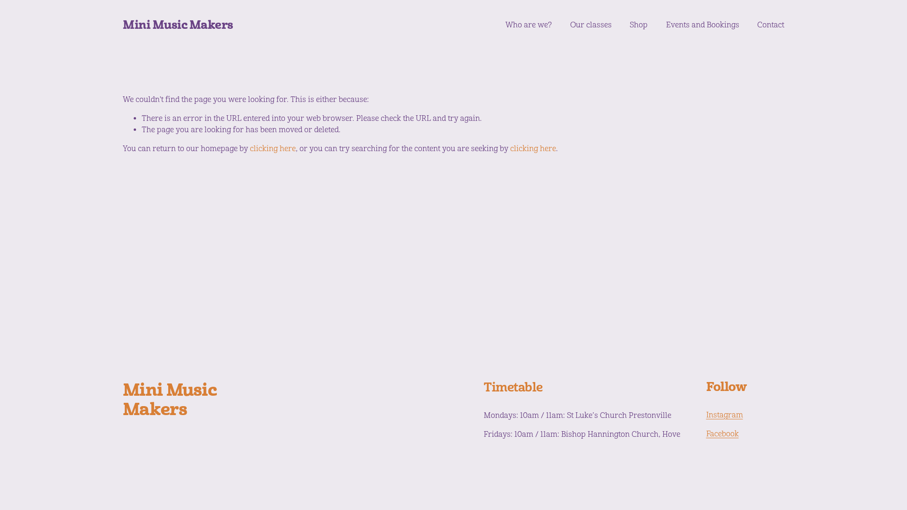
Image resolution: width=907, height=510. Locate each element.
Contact (770, 25)
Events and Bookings (702, 25)
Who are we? (528, 25)
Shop (639, 25)
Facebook (722, 434)
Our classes (591, 25)
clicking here (273, 148)
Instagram (724, 415)
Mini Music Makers (178, 25)
